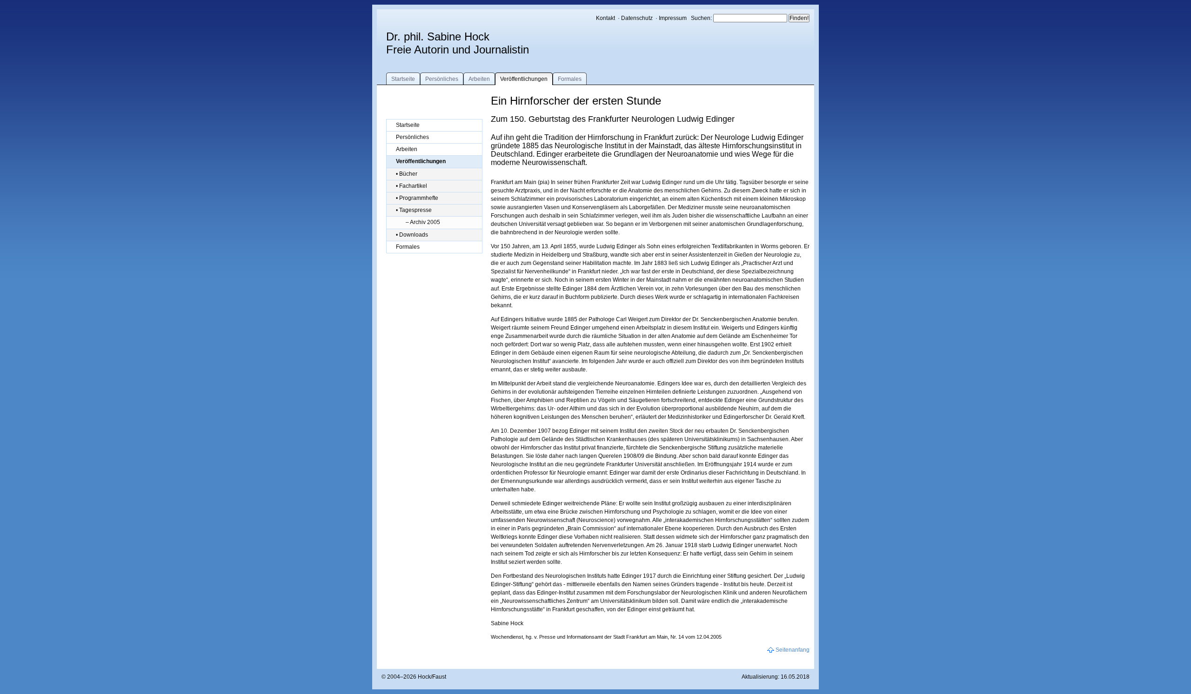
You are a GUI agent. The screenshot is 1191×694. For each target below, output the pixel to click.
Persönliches (441, 79)
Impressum (673, 18)
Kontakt (605, 18)
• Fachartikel (411, 186)
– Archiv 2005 (423, 222)
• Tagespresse (414, 210)
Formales (570, 79)
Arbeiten (479, 79)
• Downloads (412, 234)
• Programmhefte (417, 198)
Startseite (403, 79)
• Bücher (406, 174)
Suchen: (702, 18)
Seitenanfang (793, 650)
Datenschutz (637, 18)
